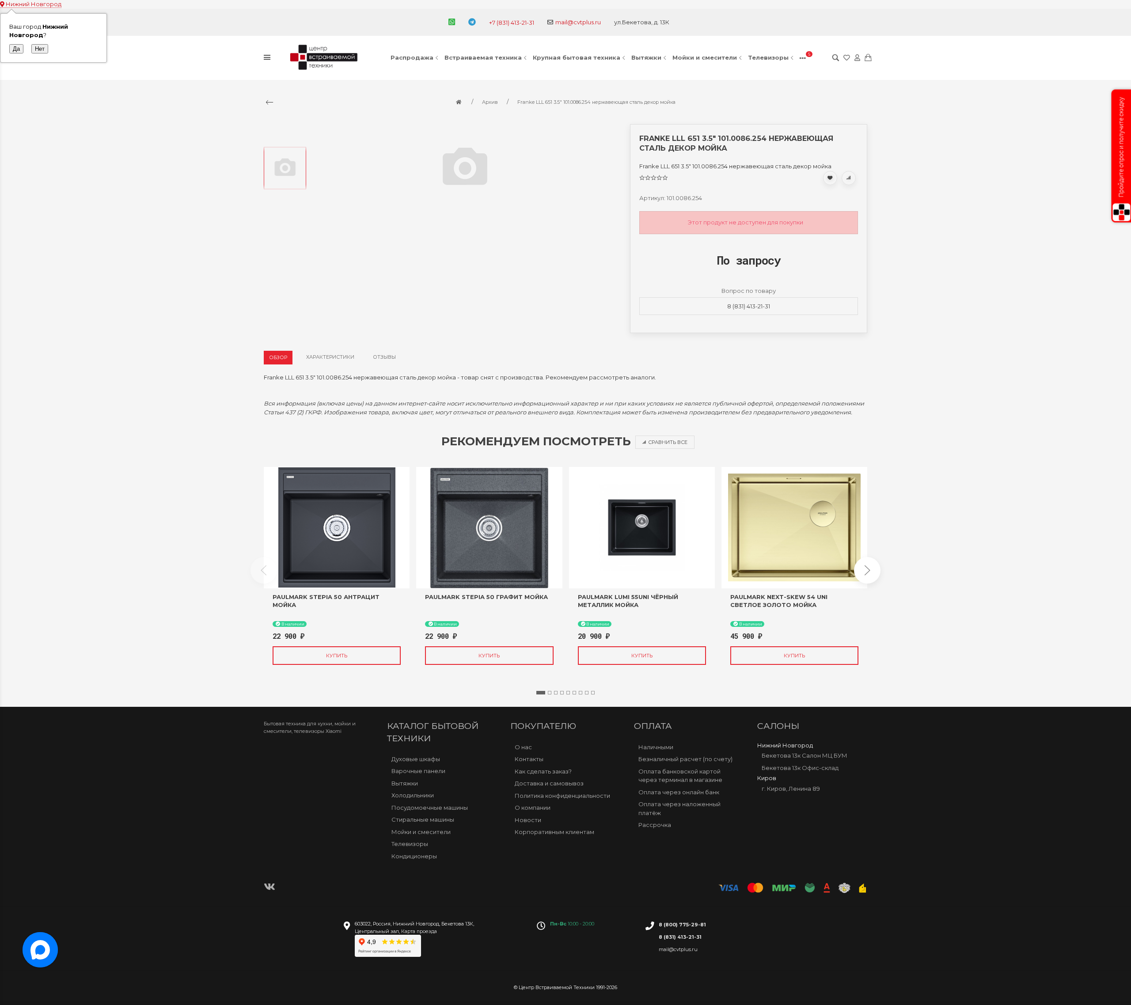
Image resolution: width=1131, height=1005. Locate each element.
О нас (523, 747)
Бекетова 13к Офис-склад (800, 767)
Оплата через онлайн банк (678, 792)
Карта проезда (419, 931)
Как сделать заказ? (543, 771)
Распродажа (412, 57)
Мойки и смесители (704, 57)
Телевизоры (768, 57)
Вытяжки (646, 57)
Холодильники (412, 795)
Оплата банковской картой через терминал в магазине (680, 776)
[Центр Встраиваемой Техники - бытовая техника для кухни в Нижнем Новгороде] (325, 58)
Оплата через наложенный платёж (679, 808)
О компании (532, 807)
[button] (540, 692)
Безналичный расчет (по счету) (685, 758)
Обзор (278, 357)
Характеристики (330, 357)
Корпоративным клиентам (554, 831)
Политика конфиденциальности (562, 795)
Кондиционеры (414, 856)
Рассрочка (654, 824)
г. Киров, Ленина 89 (791, 788)
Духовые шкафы (415, 758)
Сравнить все (667, 442)
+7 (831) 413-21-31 (511, 22)
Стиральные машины (422, 819)
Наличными (655, 747)
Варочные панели (418, 770)
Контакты (529, 758)
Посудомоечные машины (429, 807)
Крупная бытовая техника (576, 57)
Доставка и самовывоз (549, 783)
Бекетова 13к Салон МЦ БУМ (804, 755)
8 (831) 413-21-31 (748, 306)
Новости (528, 819)
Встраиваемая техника (483, 57)
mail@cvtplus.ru (578, 22)
